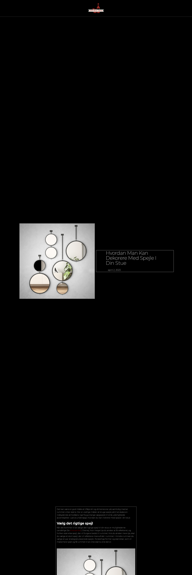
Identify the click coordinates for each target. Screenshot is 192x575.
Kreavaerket (75, 530)
